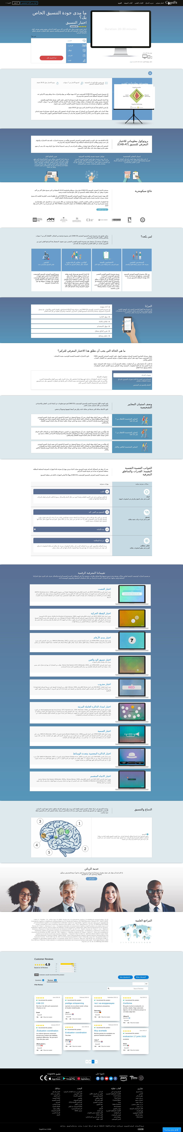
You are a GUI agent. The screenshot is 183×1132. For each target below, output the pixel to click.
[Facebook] (115, 1078)
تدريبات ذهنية (139, 1098)
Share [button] (39, 1015)
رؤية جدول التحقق (102, 209)
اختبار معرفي (160, 3)
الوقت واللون (99, 1098)
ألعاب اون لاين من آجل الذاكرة (94, 1117)
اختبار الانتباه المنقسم (100, 776)
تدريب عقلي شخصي (137, 1104)
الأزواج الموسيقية (98, 1096)
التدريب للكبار (78, 1104)
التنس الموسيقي (116, 1119)
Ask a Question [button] (124, 977)
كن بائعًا (91, 1126)
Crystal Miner (117, 1100)
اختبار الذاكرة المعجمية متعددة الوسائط (92, 753)
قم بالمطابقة (117, 1113)
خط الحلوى (99, 1104)
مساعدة (80, 1126)
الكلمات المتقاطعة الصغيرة (113, 1094)
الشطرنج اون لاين (116, 1091)
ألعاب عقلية (99, 1119)
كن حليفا (96, 1126)
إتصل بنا (85, 1126)
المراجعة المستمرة (77, 1108)
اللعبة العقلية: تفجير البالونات (95, 1113)
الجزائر (140, 1129)
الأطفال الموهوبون (138, 1113)
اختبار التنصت (104, 589)
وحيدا (119, 1102)
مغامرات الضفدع (98, 1102)
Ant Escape (117, 1106)
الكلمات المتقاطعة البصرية (113, 1110)
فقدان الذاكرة (56, 1104)
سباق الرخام (117, 1117)
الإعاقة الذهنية (56, 1106)
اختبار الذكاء (139, 1117)
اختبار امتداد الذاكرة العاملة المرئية (94, 706)
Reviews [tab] (50, 980)
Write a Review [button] (140, 977)
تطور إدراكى (139, 1096)
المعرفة (58, 1102)
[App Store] (54, 1078)
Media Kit (101, 1126)
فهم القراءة (140, 1110)
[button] (42, 1017)
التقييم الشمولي (77, 1100)
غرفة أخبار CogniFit (111, 1126)
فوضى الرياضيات (116, 1115)
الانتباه (58, 1115)
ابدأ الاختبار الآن (51, 58)
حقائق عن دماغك (55, 1094)
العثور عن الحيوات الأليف (96, 1094)
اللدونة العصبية (56, 1100)
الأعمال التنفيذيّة (55, 1110)
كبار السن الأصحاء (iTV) (75, 1102)
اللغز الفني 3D (99, 1100)
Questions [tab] (38, 980)
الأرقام (101, 1108)
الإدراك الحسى (56, 1113)
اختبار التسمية (104, 731)
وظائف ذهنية (56, 1108)
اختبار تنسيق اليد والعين (99, 660)
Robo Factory (117, 1104)
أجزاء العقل (57, 1096)
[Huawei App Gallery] (83, 1078)
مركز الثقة (62, 1126)
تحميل (131, 61)
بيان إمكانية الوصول (72, 1126)
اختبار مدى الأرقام (102, 637)
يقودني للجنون (117, 1108)
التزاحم (101, 1091)
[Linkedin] (98, 1078)
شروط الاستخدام (139, 1126)
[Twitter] (111, 1078)
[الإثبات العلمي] (91, 226)
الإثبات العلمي (139, 3)
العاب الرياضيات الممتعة (136, 1108)
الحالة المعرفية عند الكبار (75, 1106)
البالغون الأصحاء (77, 1096)
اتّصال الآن (91, 878)
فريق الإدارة (120, 1126)
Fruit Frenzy (117, 1096)
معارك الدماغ (139, 1115)
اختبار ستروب (104, 684)
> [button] (86, 1061)
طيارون (80, 1098)
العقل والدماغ (56, 1091)
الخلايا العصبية (56, 1098)
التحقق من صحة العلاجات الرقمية (73, 1091)
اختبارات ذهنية (139, 1100)
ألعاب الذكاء (99, 1115)
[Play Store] (69, 1078)
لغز (102, 1106)
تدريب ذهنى (139, 1106)
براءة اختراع (139, 1091)
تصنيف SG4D (78, 1110)
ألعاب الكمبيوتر (78, 1094)
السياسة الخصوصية (129, 1126)
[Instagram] (102, 1078)
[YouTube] (106, 1078)
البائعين (141, 1094)
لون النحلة (100, 1110)
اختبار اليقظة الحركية (101, 613)
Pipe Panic (117, 1098)
